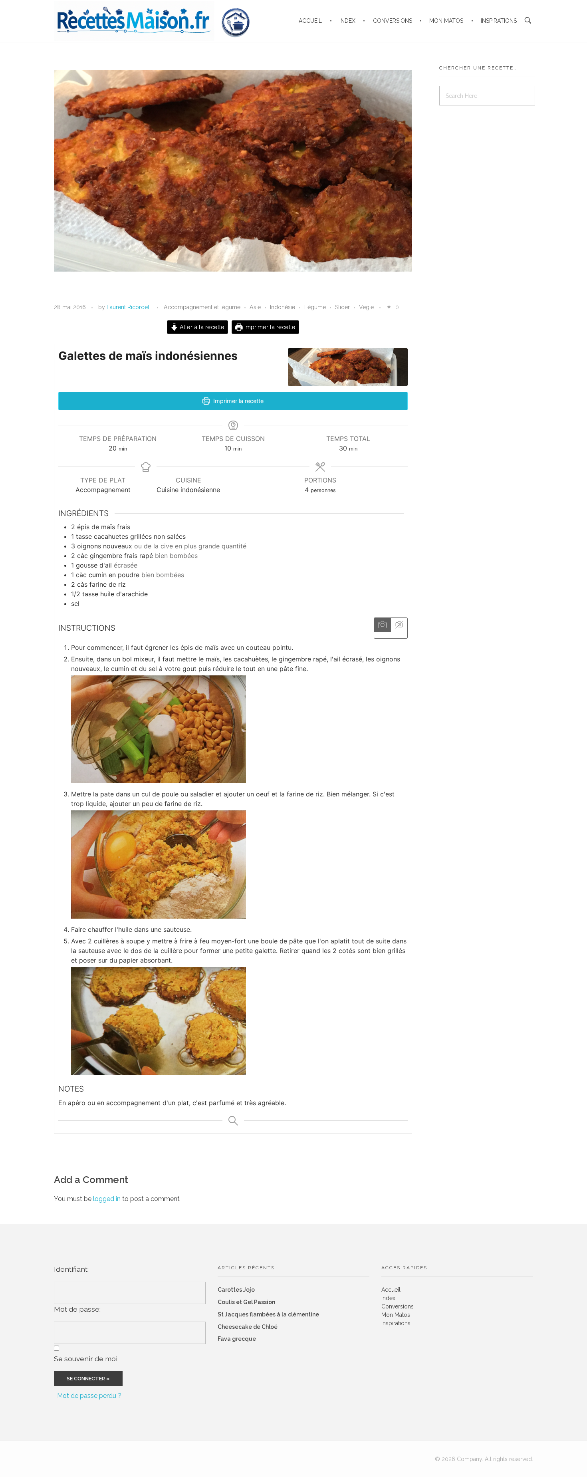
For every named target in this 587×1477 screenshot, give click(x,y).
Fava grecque (237, 1339)
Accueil (391, 1289)
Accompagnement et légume (202, 307)
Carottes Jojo (236, 1289)
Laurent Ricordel (128, 307)
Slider (342, 307)
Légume (315, 307)
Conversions (397, 1306)
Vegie (366, 307)
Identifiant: (71, 1269)
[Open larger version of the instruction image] (239, 729)
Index (388, 1298)
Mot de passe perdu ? (89, 1396)
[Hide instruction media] (399, 625)
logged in (107, 1199)
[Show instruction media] (382, 625)
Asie (255, 307)
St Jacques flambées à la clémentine (268, 1314)
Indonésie (282, 307)
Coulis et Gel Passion (246, 1302)
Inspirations (396, 1323)
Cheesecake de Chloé (248, 1327)
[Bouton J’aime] (389, 307)
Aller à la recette (201, 327)
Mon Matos (395, 1315)
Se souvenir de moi (85, 1358)
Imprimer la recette (269, 327)
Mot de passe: (77, 1309)
